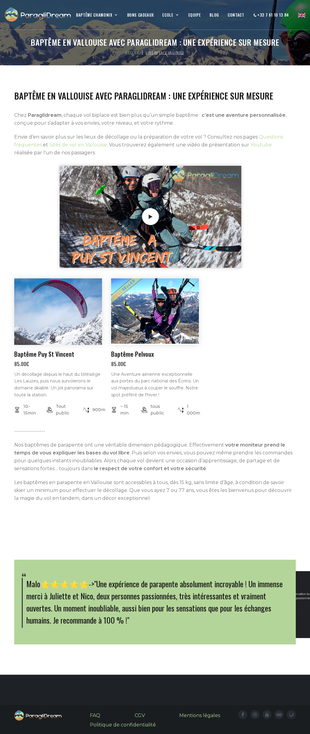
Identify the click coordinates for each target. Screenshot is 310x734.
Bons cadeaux (140, 15)
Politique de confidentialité (123, 725)
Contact (236, 15)
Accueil (132, 52)
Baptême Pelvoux (132, 354)
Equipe (194, 15)
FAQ (95, 715)
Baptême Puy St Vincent (44, 354)
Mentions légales (199, 715)
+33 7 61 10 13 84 (272, 15)
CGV (140, 715)
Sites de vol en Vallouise (78, 145)
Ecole (167, 15)
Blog (214, 15)
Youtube (261, 145)
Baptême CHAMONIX (94, 15)
